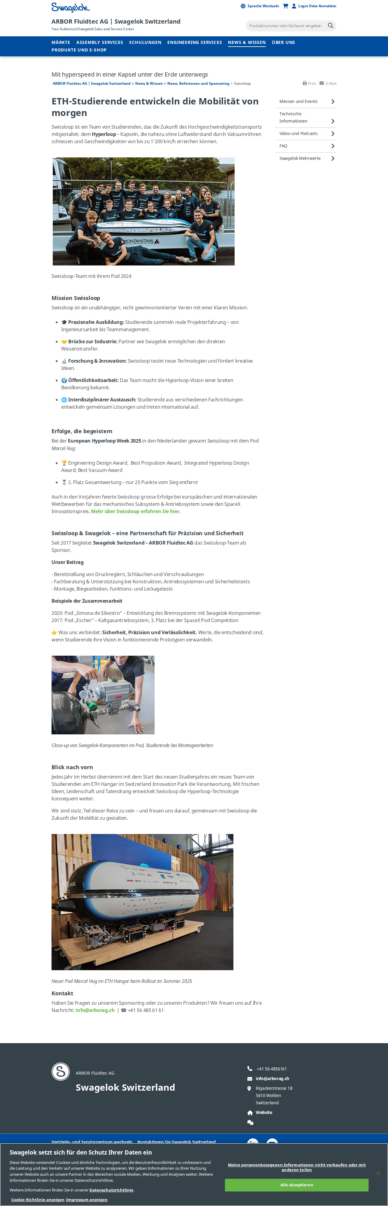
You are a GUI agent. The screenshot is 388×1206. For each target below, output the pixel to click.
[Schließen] (378, 1173)
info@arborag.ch (272, 1079)
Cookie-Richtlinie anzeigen (38, 1200)
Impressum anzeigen (87, 1200)
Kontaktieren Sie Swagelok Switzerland (176, 1142)
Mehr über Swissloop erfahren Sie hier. (136, 511)
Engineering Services (194, 42)
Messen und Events (298, 101)
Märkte (61, 42)
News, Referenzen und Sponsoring (198, 83)
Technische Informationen (293, 117)
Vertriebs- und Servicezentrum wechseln (92, 1142)
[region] (194, 1174)
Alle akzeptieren (296, 1185)
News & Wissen (247, 42)
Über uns (283, 42)
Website (264, 1112)
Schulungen (145, 42)
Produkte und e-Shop (79, 50)
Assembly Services (99, 42)
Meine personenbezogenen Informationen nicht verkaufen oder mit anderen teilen (297, 1167)
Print (312, 83)
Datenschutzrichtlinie (111, 1190)
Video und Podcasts (298, 133)
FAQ (283, 146)
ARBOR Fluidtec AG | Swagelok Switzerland (116, 21)
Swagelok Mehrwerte (299, 158)
